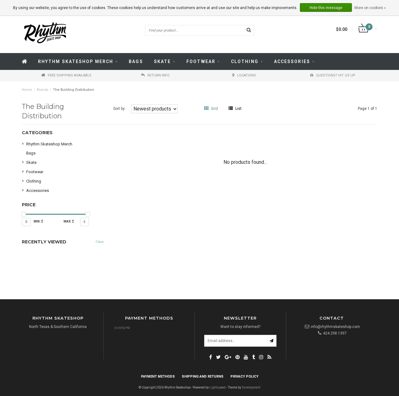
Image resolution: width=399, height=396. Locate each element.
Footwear (200, 61)
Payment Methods (158, 376)
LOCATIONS (246, 75)
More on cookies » (370, 8)
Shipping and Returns (203, 376)
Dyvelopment (251, 387)
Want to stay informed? (240, 327)
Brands (42, 90)
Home (27, 90)
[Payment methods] (122, 328)
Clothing (244, 61)
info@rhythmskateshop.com (335, 327)
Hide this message (326, 8)
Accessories (292, 61)
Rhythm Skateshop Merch (75, 61)
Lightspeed (217, 387)
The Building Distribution (73, 90)
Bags (136, 61)
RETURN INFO (158, 75)
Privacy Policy (244, 376)
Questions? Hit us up (335, 75)
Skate (162, 61)
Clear (100, 242)
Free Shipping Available (69, 75)
